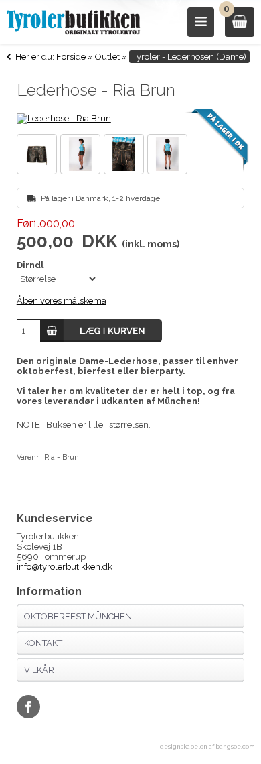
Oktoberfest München (78, 616)
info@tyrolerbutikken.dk (64, 567)
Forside (71, 57)
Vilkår (39, 670)
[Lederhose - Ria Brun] (131, 118)
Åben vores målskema (61, 301)
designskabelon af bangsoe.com (207, 746)
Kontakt (43, 643)
